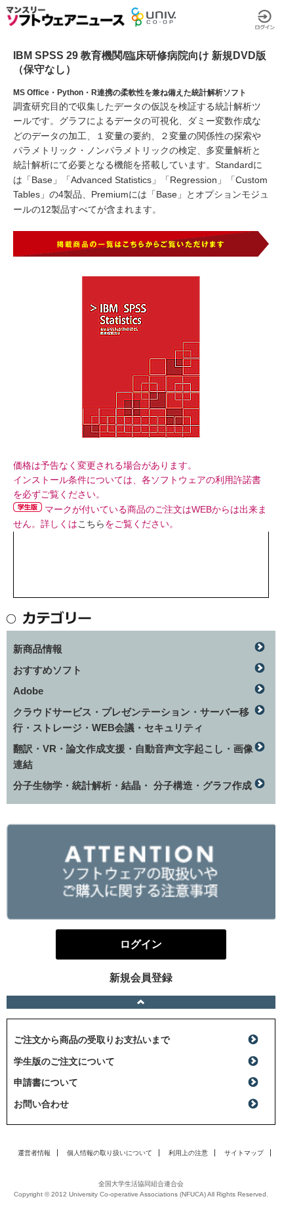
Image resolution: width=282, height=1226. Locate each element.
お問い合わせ (41, 1104)
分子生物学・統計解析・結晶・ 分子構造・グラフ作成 (132, 785)
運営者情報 (34, 1152)
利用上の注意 (188, 1152)
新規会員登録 (141, 977)
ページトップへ (141, 1002)
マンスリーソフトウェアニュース (66, 16)
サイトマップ (244, 1152)
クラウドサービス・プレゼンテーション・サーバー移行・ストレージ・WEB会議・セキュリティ (131, 719)
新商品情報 (37, 648)
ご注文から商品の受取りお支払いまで (92, 1039)
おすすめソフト (47, 669)
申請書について (46, 1082)
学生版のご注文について (64, 1061)
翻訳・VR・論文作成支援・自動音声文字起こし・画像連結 (133, 756)
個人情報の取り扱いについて (109, 1152)
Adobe (28, 690)
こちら (91, 523)
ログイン (265, 20)
